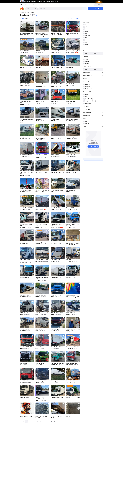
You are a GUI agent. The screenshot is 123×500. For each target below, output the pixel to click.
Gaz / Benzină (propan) (90, 99)
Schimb (87, 63)
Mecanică (87, 86)
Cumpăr (87, 61)
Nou (86, 121)
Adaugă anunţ (95, 8)
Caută (84, 8)
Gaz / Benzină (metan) (90, 101)
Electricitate (88, 103)
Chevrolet (87, 35)
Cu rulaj (87, 123)
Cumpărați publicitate (93, 146)
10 (51, 421)
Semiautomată (88, 88)
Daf (86, 40)
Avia (86, 29)
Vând (86, 59)
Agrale (86, 24)
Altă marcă (87, 27)
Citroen (87, 37)
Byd (86, 33)
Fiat (86, 42)
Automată (87, 84)
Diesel (86, 96)
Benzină (87, 94)
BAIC (86, 31)
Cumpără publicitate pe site (93, 159)
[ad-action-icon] (32, 21)
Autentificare (98, 4)
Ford (86, 44)
